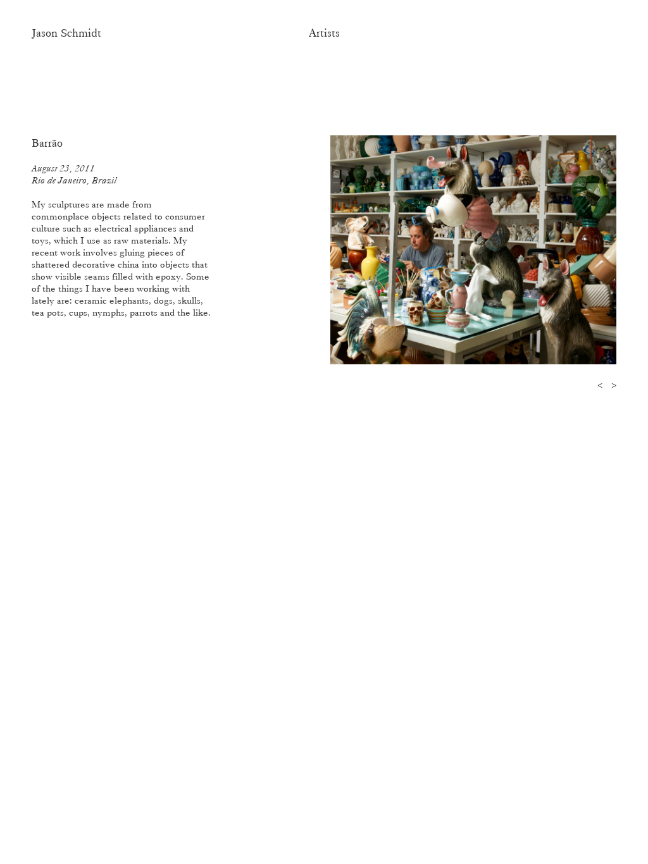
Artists (324, 33)
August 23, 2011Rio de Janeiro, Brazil (74, 174)
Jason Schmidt (66, 33)
